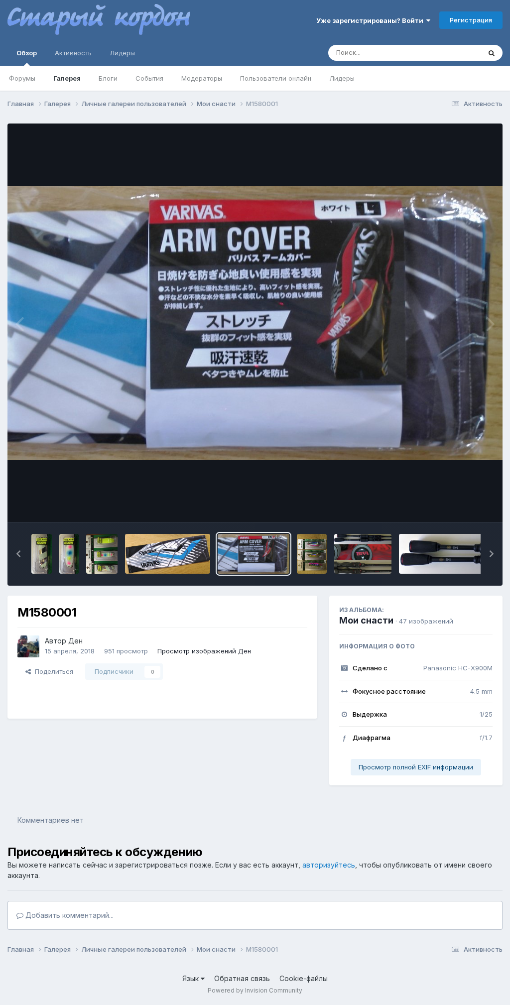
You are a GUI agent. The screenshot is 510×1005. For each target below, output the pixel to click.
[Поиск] (492, 53)
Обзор (26, 53)
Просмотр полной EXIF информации (416, 767)
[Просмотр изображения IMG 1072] (41, 554)
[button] (18, 554)
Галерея (67, 78)
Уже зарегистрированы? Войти (371, 20)
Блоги (108, 78)
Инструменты (459, 504)
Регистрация (471, 20)
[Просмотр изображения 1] (362, 554)
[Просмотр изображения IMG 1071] (102, 554)
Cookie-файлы (303, 978)
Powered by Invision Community (255, 990)
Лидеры (342, 78)
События (149, 78)
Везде (458, 52)
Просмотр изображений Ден (204, 651)
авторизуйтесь (328, 865)
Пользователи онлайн (275, 78)
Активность (73, 53)
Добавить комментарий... (68, 915)
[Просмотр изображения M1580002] (167, 554)
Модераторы (201, 78)
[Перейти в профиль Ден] (28, 646)
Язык (191, 978)
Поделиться (52, 671)
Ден (75, 640)
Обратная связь (242, 978)
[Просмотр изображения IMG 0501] (312, 554)
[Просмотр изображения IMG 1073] (69, 554)
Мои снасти (366, 620)
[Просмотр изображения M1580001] (253, 554)
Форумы (22, 78)
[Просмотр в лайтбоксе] (255, 323)
